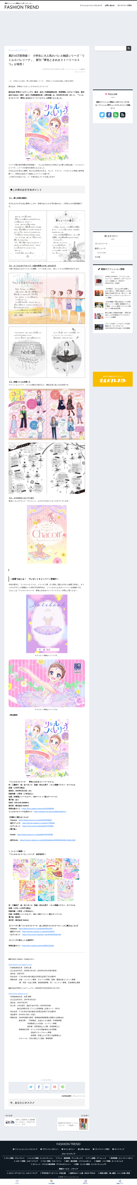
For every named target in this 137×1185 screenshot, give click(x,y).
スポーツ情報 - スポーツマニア (27, 1161)
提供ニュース (100, 248)
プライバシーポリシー (51, 1149)
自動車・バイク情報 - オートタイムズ (109, 1161)
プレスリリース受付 (124, 5)
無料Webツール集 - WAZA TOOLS (82, 1173)
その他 (97, 257)
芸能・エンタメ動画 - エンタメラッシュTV (90, 1164)
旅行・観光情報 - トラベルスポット (78, 1161)
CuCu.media (101, 253)
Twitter (102, 118)
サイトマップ (119, 1149)
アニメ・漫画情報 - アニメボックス (70, 1158)
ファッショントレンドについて (91, 5)
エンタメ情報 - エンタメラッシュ (41, 1158)
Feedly (116, 118)
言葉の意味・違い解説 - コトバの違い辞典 (115, 1173)
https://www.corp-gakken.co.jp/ (20, 965)
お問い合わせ (110, 5)
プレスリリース (79, 1096)
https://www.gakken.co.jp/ (18, 994)
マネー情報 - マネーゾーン (51, 1161)
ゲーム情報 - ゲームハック (96, 1158)
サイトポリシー (69, 1149)
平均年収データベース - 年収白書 (54, 1173)
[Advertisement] (68, 27)
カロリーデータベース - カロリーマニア (23, 1173)
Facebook (109, 118)
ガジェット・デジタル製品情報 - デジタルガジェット (52, 1164)
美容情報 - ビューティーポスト (122, 1158)
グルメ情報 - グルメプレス (15, 1158)
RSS (122, 118)
